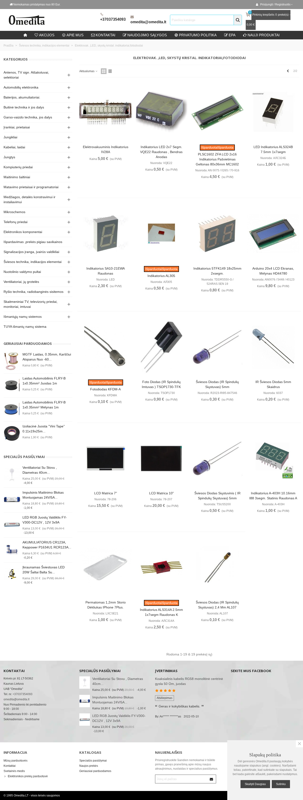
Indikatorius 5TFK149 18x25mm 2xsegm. (217, 271)
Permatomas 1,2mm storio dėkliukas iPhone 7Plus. (105, 604)
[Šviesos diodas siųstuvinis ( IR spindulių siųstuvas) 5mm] (217, 459)
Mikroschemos (14, 212)
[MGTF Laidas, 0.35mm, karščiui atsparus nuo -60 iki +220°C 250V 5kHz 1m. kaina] (12, 361)
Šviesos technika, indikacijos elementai (33, 262)
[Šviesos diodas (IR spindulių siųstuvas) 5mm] (217, 347)
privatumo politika (198, 35)
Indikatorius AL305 (161, 276)
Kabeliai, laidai (14, 147)
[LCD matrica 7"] (105, 459)
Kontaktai (10, 765)
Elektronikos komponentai (23, 232)
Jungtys (9, 157)
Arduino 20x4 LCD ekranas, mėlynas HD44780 (273, 271)
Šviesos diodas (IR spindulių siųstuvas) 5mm (217, 384)
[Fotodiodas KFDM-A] (105, 347)
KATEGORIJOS (16, 59)
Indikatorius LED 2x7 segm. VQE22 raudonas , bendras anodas (161, 152)
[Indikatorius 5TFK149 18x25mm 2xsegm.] (217, 234)
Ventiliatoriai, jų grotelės (21, 282)
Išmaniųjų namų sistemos (23, 316)
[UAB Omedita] (53, 20)
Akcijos (46, 35)
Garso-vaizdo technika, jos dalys (28, 117)
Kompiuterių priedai (18, 167)
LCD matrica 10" (161, 493)
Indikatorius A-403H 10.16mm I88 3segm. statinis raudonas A (273, 495)
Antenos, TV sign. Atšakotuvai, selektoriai (26, 74)
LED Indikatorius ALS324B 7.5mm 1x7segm (273, 149)
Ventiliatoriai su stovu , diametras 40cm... (39, 470)
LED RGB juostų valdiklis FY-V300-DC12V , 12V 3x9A (44, 519)
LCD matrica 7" (105, 493)
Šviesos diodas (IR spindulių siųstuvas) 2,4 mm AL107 (217, 604)
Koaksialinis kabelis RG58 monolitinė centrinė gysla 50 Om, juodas (189, 681)
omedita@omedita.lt (148, 22)
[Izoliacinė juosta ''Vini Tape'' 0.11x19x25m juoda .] (12, 433)
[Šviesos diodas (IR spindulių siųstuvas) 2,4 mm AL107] (217, 568)
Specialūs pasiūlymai (24, 457)
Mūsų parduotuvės (15, 760)
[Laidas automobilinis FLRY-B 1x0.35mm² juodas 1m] (12, 385)
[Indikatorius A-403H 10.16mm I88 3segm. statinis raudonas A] (273, 459)
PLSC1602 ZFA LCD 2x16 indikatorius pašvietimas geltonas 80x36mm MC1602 (217, 159)
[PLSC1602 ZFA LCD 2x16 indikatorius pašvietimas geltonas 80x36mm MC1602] (217, 112)
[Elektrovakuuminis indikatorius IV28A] (105, 112)
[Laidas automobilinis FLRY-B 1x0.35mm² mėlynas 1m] (12, 409)
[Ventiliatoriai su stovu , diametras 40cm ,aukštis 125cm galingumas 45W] (12, 474)
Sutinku (281, 784)
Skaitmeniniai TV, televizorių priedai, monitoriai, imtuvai (31, 304)
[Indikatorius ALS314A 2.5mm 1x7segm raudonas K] (161, 568)
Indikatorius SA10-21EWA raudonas (105, 271)
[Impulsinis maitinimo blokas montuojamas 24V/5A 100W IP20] (12, 499)
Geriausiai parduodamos (28, 344)
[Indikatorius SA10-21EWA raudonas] (105, 234)
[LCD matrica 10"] (161, 459)
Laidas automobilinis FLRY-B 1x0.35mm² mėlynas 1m (44, 404)
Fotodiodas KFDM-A (105, 389)
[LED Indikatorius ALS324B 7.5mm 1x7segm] (273, 112)
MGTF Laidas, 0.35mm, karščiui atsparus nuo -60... (46, 356)
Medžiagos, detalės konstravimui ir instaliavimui (29, 199)
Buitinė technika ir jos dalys (24, 107)
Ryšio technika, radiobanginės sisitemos (33, 292)
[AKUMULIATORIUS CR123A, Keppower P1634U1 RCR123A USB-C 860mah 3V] (12, 549)
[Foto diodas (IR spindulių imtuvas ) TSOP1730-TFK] (161, 347)
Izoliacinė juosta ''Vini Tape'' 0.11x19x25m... (43, 428)
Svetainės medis (14, 771)
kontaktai (105, 35)
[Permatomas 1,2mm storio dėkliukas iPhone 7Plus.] (105, 568)
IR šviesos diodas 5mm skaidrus (273, 384)
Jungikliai (10, 137)
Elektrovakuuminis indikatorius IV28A (105, 149)
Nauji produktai (264, 35)
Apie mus (75, 35)
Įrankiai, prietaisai (17, 127)
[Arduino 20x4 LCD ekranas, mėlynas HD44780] (273, 234)
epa (232, 35)
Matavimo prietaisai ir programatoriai (31, 187)
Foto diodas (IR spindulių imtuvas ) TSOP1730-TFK (161, 384)
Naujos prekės (88, 765)
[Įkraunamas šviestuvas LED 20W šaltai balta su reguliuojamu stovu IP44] (12, 574)
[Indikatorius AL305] (161, 234)
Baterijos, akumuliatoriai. (22, 97)
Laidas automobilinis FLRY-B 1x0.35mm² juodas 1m (44, 380)
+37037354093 (113, 19)
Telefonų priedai (15, 222)
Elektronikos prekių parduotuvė (28, 776)
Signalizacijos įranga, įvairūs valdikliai (31, 252)
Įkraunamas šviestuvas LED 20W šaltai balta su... (43, 569)
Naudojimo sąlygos (147, 35)
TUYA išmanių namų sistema (25, 326)
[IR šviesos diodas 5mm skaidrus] (273, 347)
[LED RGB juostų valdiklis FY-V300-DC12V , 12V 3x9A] (12, 524)
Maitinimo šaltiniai (17, 177)
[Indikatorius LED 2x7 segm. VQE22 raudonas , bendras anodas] (161, 112)
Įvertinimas (166, 671)
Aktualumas (87, 71)
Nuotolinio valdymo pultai (22, 272)
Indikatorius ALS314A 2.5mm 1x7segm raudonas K (161, 612)
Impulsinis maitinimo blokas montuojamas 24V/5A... (43, 495)
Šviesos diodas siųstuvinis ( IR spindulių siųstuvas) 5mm (217, 495)
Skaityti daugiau (255, 784)
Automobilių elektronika (21, 87)
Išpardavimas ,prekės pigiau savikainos (33, 242)
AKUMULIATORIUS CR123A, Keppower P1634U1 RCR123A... (46, 544)
